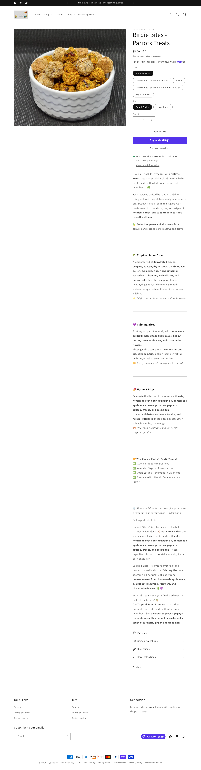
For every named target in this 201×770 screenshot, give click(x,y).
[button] (48, 14)
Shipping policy (135, 763)
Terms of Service (22, 712)
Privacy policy (104, 763)
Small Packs (142, 107)
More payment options (159, 148)
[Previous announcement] (67, 3)
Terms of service (119, 763)
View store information (147, 165)
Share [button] (139, 666)
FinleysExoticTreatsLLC (54, 763)
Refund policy (21, 718)
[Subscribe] (67, 736)
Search (17, 707)
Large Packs (163, 107)
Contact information (153, 763)
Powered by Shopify (73, 763)
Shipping (137, 56)
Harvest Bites (143, 73)
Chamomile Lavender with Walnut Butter (158, 87)
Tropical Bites (143, 94)
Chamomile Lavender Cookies (152, 80)
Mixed (179, 80)
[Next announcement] (133, 3)
